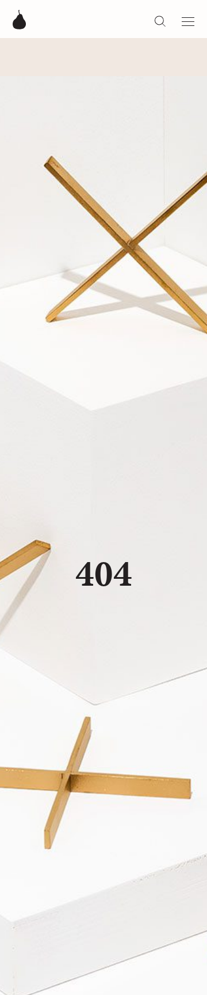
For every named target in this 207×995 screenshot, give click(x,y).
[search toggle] (160, 21)
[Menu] (188, 19)
